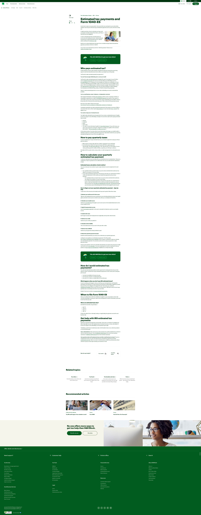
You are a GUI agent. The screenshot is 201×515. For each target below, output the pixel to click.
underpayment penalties (86, 287)
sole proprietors (98, 96)
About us (150, 466)
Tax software (6, 473)
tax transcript (114, 183)
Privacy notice (55, 490)
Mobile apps (54, 467)
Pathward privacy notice (57, 492)
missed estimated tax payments (100, 291)
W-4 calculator (55, 480)
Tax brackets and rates (109, 376)
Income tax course (152, 473)
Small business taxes (8, 492)
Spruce (101, 466)
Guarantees (151, 480)
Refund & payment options (57, 474)
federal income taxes (88, 80)
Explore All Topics (6, 7)
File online (93, 60)
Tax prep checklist (55, 471)
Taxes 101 (20, 7)
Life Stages (13, 7)
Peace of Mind (7, 476)
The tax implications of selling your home (97, 129)
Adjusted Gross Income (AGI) (89, 86)
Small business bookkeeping (9, 493)
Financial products (13, 3)
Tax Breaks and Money (27, 7)
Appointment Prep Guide (57, 473)
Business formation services (9, 497)
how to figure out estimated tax (91, 247)
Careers (150, 469)
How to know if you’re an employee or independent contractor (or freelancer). (96, 105)
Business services (22, 3)
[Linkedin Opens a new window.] (111, 508)
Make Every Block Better (153, 467)
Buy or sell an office (152, 471)
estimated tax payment (101, 98)
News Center (151, 474)
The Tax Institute (152, 478)
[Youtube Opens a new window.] (107, 508)
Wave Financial (7, 499)
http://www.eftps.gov (95, 146)
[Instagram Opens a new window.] (104, 508)
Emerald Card (103, 467)
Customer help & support (105, 481)
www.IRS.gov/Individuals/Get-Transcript (102, 183)
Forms (127, 376)
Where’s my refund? (56, 478)
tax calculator (92, 246)
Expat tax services (7, 481)
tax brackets (86, 209)
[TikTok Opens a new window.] (98, 508)
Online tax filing (7, 467)
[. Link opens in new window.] (8, 512)
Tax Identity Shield (7, 478)
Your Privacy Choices (16, 512)
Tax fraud (91, 376)
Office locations (103, 485)
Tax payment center (56, 476)
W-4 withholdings (84, 82)
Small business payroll (8, 495)
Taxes (7, 3)
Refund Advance (103, 473)
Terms (53, 488)
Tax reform (73, 376)
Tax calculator (55, 469)
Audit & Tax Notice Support (9, 480)
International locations (104, 486)
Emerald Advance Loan (105, 471)
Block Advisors (100, 108)
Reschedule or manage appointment (11, 466)
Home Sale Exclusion (104, 126)
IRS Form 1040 (93, 40)
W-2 (107, 131)
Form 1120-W (114, 108)
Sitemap (102, 488)
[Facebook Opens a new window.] (101, 508)
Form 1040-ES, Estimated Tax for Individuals (90, 239)
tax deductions (89, 202)
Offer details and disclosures (12, 448)
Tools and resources (30, 3)
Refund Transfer (103, 469)
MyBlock (54, 466)
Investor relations (152, 476)
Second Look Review (8, 474)
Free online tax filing (8, 471)
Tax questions (103, 483)
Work (17, 7)
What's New (34, 7)
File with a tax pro (102, 60)
